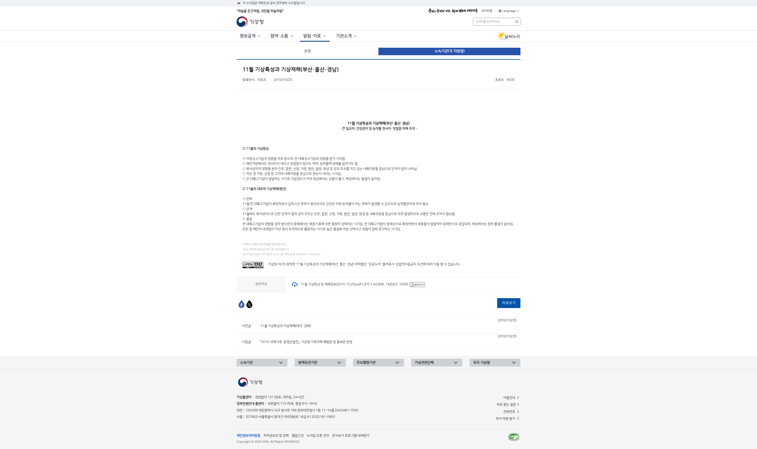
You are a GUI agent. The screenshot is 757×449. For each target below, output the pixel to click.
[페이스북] (241, 304)
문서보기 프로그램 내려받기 (350, 435)
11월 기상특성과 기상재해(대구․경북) (388, 323)
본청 (307, 51)
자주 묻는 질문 (506, 404)
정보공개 (247, 36)
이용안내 (509, 398)
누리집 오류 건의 (318, 435)
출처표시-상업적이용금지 (399, 264)
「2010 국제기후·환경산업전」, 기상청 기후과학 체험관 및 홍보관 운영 (388, 339)
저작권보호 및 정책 (276, 435)
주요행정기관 (366, 363)
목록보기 (509, 303)
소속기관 (246, 363)
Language (509, 11)
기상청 (272, 264)
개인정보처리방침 (248, 435)
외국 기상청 (481, 363)
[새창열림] (508, 36)
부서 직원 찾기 (506, 418)
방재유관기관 (307, 363)
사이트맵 (486, 11)
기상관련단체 (424, 363)
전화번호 (509, 412)
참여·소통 (279, 36)
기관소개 (344, 36)
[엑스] (249, 304)
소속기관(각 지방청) (449, 51)
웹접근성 (298, 435)
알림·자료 (312, 36)
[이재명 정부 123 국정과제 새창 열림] (453, 11)
